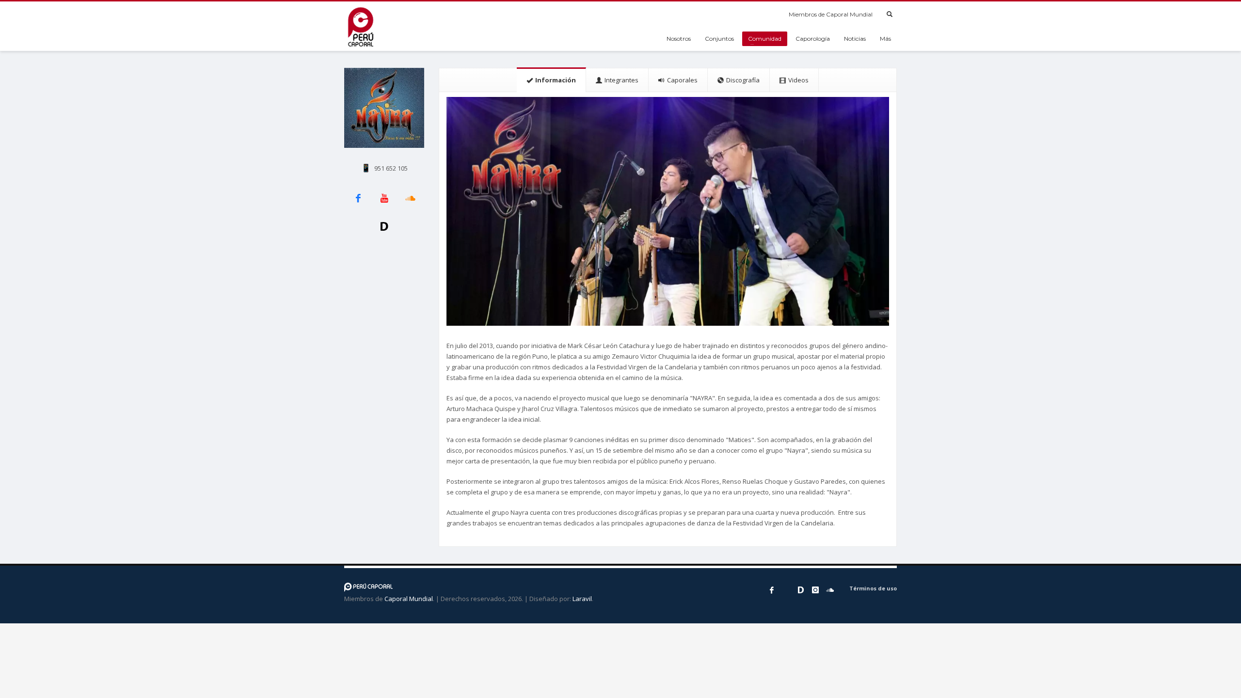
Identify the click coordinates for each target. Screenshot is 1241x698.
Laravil (582, 598)
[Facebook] (771, 590)
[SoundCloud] (830, 590)
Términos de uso (873, 588)
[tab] (551, 79)
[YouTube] (786, 590)
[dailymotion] (801, 590)
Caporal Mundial (408, 598)
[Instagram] (815, 590)
